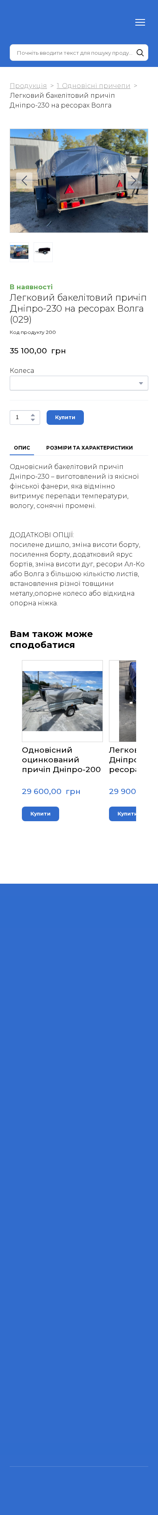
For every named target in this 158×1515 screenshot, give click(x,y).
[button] (140, 53)
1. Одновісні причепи (93, 86)
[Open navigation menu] (140, 22)
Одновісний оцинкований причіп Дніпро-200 (61, 759)
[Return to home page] (26, 22)
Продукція (28, 86)
